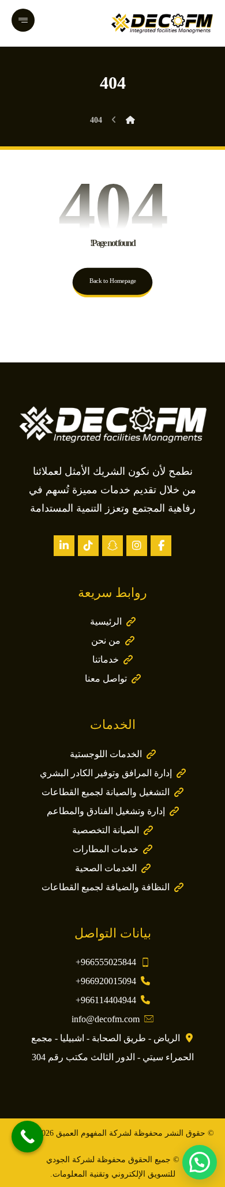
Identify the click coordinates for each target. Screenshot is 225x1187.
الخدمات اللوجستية (106, 754)
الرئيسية (106, 621)
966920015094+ (106, 981)
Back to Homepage (112, 281)
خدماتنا (105, 659)
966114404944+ (106, 1000)
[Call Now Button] (27, 1136)
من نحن (106, 640)
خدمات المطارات (105, 849)
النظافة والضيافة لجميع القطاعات (106, 887)
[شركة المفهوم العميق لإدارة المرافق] (162, 23)
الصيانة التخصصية (105, 830)
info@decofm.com (106, 1019)
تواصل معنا (106, 678)
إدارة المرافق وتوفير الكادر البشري (106, 773)
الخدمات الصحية (106, 868)
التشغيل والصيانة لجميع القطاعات (106, 792)
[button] (161, 545)
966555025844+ (106, 962)
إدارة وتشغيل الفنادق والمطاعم (106, 811)
